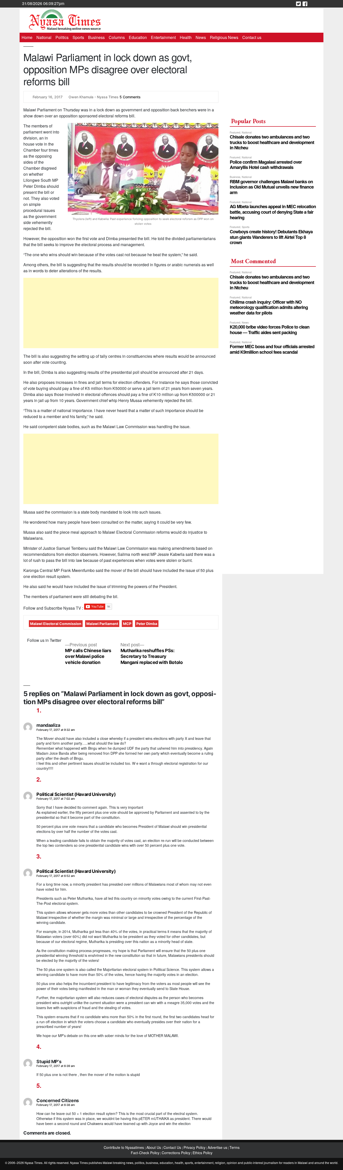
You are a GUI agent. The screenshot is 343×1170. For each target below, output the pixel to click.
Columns (117, 37)
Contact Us (172, 1147)
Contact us (251, 37)
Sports (78, 37)
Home (27, 37)
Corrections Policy (176, 1152)
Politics (62, 37)
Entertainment (163, 37)
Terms (235, 1147)
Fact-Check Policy (145, 1152)
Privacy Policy (194, 1147)
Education (138, 37)
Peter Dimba (146, 623)
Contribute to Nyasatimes (124, 1147)
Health (186, 37)
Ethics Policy (202, 1152)
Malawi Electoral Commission (55, 623)
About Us (154, 1147)
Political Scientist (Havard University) (76, 794)
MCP (127, 623)
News (201, 37)
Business (96, 37)
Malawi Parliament (102, 623)
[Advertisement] (120, 313)
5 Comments (130, 97)
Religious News (224, 37)
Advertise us (217, 1147)
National (43, 37)
